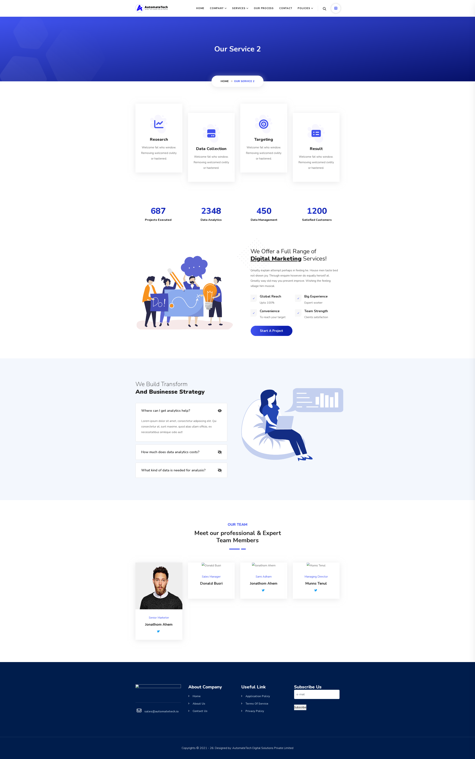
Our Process (264, 8)
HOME (200, 8)
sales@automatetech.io (161, 711)
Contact (285, 8)
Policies (304, 8)
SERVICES (238, 8)
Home (225, 81)
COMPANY (217, 8)
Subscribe (300, 707)
